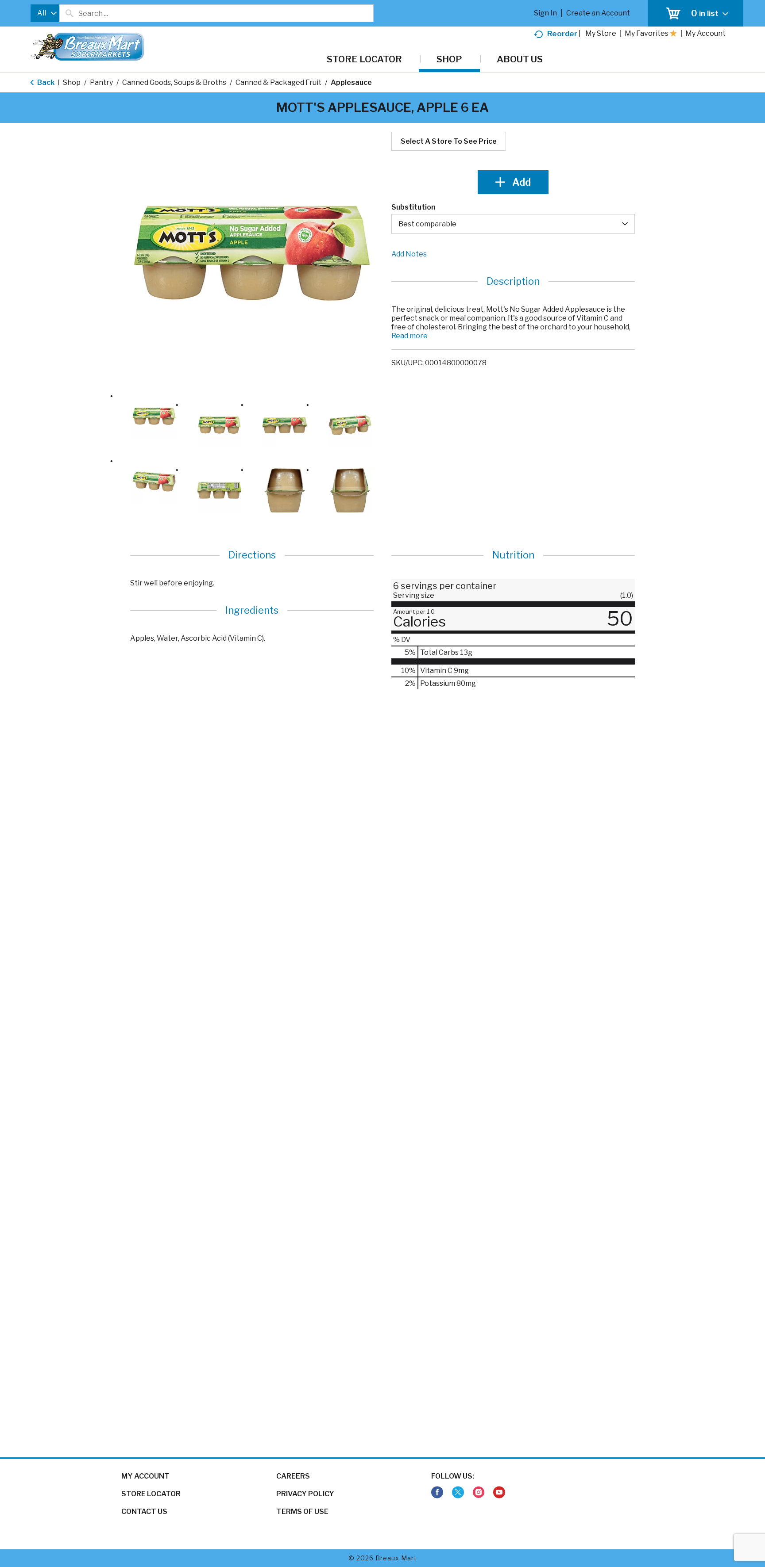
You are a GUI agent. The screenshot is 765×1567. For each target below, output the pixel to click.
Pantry (101, 82)
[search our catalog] (69, 13)
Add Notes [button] (409, 254)
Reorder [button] (562, 33)
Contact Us (144, 1511)
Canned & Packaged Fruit (278, 82)
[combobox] (45, 13)
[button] (154, 416)
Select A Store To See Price (449, 141)
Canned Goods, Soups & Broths (174, 82)
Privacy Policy (305, 1494)
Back (45, 82)
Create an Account (598, 13)
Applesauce (351, 82)
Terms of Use (302, 1511)
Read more (409, 336)
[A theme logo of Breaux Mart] (87, 51)
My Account (145, 1476)
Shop (72, 82)
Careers (293, 1476)
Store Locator (151, 1494)
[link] (437, 1492)
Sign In (545, 13)
